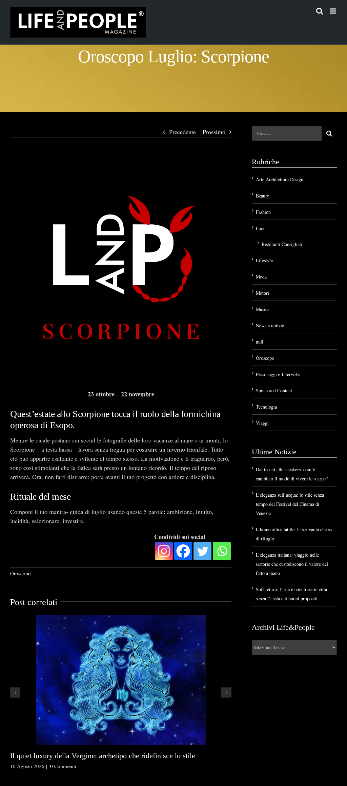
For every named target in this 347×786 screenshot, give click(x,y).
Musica (262, 309)
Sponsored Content (274, 390)
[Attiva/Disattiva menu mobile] (333, 11)
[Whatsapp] (222, 551)
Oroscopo (20, 573)
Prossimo (214, 132)
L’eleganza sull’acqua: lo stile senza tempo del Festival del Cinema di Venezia (290, 504)
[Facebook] (183, 551)
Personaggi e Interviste (278, 374)
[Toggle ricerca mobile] (319, 11)
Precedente (182, 132)
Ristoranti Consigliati (282, 244)
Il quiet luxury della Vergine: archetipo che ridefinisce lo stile (102, 755)
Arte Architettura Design (279, 179)
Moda (261, 276)
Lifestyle (264, 260)
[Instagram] (164, 551)
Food (261, 228)
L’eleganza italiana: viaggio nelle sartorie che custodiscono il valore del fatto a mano (292, 564)
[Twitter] (202, 551)
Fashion (263, 212)
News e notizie (270, 325)
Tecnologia (266, 407)
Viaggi (262, 423)
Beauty (262, 195)
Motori (262, 293)
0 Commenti (63, 766)
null (259, 341)
